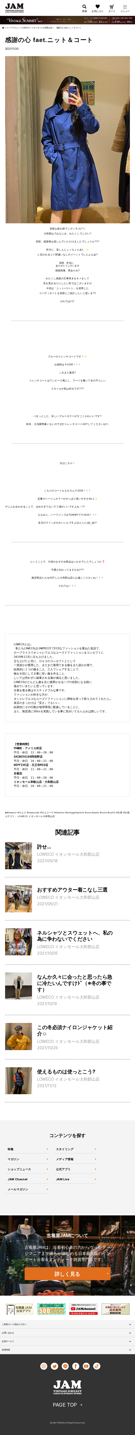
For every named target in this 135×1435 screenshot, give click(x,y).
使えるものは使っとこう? (66, 1071)
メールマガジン (18, 1189)
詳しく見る (67, 1274)
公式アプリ (63, 1169)
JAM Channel (17, 1179)
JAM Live (62, 1179)
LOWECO (23, 816)
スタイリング (65, 1149)
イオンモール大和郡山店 (42, 816)
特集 (11, 1149)
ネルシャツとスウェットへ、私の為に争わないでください (75, 936)
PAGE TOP (65, 1405)
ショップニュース (19, 1169)
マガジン (14, 1159)
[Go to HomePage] (3, 27)
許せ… (44, 847)
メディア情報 (65, 1159)
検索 (84, 11)
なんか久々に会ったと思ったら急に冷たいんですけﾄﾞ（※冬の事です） (74, 983)
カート (111, 11)
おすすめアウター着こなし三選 (72, 890)
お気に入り (98, 11)
